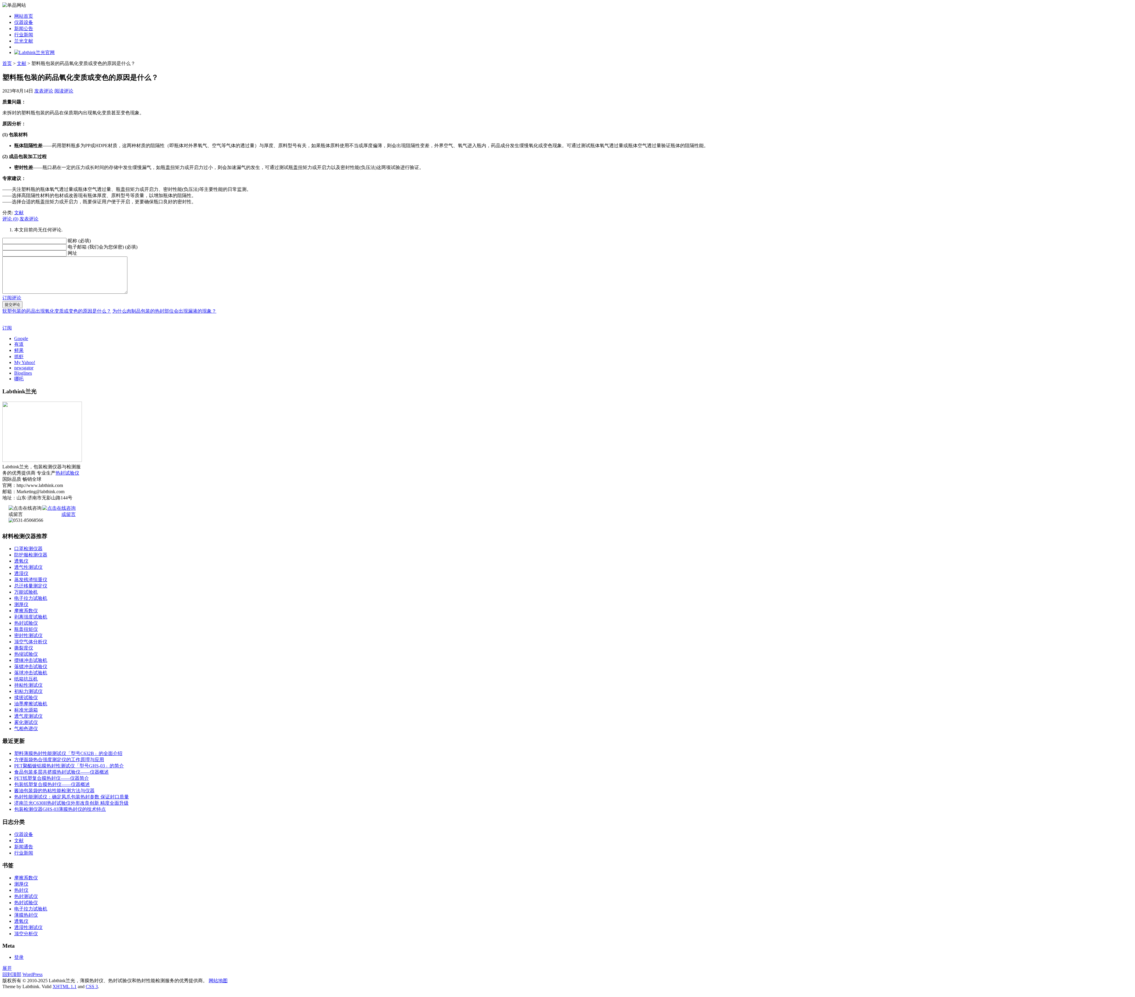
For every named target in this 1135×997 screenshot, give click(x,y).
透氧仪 (21, 561)
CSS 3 (92, 986)
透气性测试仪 (28, 567)
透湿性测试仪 (28, 927)
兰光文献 (23, 40)
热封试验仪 (67, 472)
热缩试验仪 (26, 654)
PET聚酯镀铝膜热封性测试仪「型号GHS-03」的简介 (69, 765)
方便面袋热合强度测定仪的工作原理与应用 (59, 759)
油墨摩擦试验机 (30, 703)
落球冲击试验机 (30, 672)
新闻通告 (23, 846)
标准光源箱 (26, 709)
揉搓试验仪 (26, 697)
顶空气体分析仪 (30, 641)
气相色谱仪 (26, 728)
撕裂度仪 (23, 647)
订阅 (7, 327)
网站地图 (218, 980)
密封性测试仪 (28, 635)
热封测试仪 (26, 896)
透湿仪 (21, 573)
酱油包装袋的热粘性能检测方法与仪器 (54, 790)
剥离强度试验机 (30, 616)
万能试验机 (26, 592)
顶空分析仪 (26, 933)
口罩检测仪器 (28, 548)
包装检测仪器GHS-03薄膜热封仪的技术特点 (60, 809)
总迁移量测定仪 (30, 585)
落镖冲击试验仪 (30, 666)
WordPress (32, 974)
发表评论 (43, 90)
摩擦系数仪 (26, 610)
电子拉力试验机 (30, 598)
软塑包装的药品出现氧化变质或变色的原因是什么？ (56, 311)
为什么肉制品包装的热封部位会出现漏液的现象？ (164, 311)
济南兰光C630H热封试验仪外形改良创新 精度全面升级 (71, 803)
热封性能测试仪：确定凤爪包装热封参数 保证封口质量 (71, 796)
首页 (7, 63)
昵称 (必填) (79, 240)
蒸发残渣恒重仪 (30, 579)
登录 (19, 957)
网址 (72, 253)
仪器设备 (23, 22)
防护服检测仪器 (30, 554)
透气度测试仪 (28, 716)
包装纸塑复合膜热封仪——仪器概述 (52, 784)
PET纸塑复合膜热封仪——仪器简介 (51, 778)
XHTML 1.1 (65, 986)
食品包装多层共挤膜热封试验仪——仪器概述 (61, 771)
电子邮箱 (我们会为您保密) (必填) (102, 246)
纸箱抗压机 (26, 678)
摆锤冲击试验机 (30, 660)
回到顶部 (11, 974)
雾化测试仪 (26, 722)
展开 (7, 968)
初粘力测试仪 (28, 691)
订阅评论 (11, 297)
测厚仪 (21, 604)
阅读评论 (63, 90)
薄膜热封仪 (26, 915)
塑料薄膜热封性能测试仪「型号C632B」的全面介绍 (68, 753)
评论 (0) (10, 218)
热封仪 (21, 890)
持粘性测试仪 (28, 685)
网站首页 (23, 16)
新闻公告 (23, 28)
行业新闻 (23, 34)
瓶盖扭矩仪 (26, 629)
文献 (21, 63)
